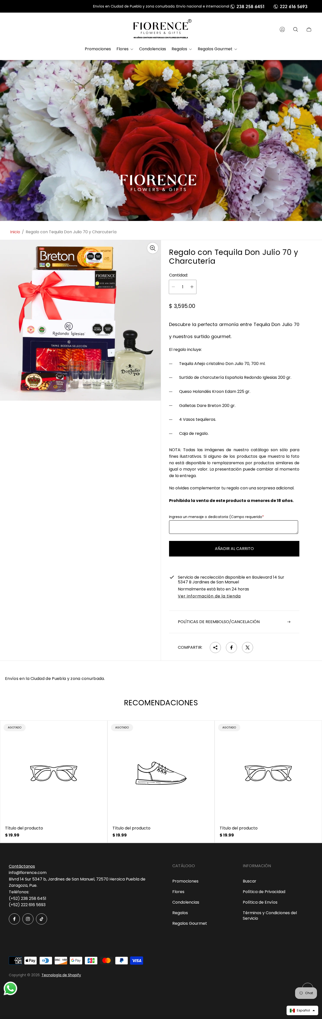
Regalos (180, 913)
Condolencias (185, 902)
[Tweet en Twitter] (247, 647)
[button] (302, 1010)
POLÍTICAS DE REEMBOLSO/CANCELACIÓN (219, 622)
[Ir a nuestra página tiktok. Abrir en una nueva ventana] (41, 918)
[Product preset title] (53, 773)
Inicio (15, 232)
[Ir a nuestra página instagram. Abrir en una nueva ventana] (27, 918)
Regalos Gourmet (189, 923)
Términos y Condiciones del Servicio (270, 915)
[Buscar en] (295, 29)
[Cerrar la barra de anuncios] (309, 6)
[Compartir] (215, 647)
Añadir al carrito (234, 548)
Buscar (249, 881)
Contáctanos (22, 866)
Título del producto (24, 828)
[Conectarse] (282, 29)
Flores (178, 892)
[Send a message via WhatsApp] (10, 988)
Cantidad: (178, 275)
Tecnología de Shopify (61, 975)
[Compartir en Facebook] (231, 647)
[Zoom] (152, 248)
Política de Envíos (260, 902)
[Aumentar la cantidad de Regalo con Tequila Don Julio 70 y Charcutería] (192, 287)
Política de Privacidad (264, 892)
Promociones (185, 881)
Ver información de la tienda (209, 596)
